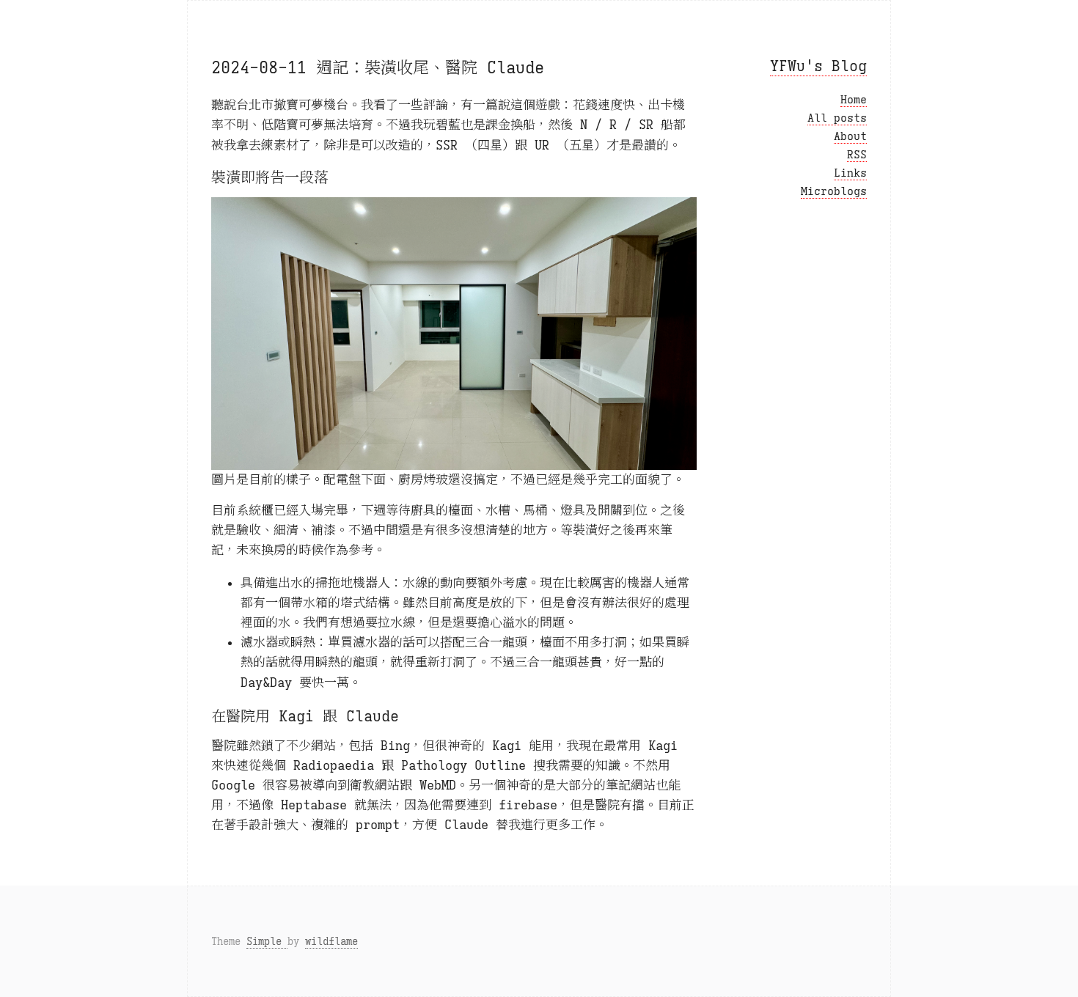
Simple (266, 941)
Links (850, 173)
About (850, 136)
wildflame (331, 941)
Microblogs (834, 191)
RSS (857, 154)
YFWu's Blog (818, 66)
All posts (837, 118)
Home (853, 99)
